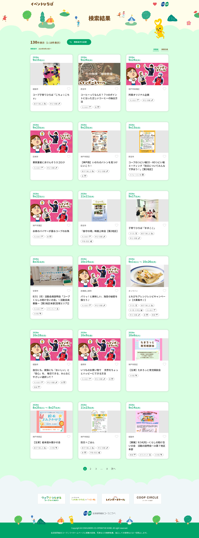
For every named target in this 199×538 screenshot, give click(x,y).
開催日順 (164, 49)
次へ (113, 468)
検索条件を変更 (80, 42)
